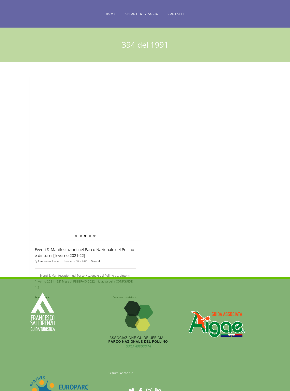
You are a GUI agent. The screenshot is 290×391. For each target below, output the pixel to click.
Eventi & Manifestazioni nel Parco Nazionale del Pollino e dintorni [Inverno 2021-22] (78, 159)
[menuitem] (111, 14)
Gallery (92, 159)
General (95, 261)
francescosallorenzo (49, 261)
